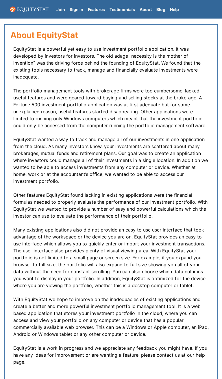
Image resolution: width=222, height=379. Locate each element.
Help (174, 9)
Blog (160, 9)
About (146, 9)
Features (96, 9)
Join (60, 9)
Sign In (76, 9)
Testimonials (122, 9)
